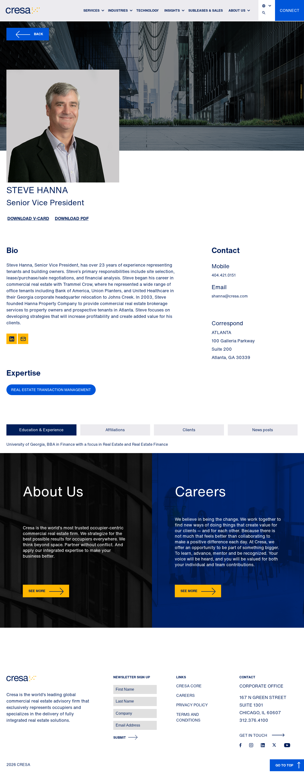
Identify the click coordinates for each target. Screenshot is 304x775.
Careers (185, 695)
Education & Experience (41, 430)
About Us (236, 10)
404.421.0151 (224, 275)
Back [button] (38, 33)
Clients (189, 430)
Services (91, 10)
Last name (9, 699)
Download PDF (72, 218)
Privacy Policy (192, 705)
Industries (118, 10)
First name (9, 687)
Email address (11, 723)
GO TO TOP (284, 765)
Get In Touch (253, 735)
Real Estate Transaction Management (51, 389)
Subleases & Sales (205, 10)
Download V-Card (28, 218)
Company (8, 711)
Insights (172, 10)
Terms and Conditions (188, 717)
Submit (119, 738)
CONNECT (289, 10)
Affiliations (115, 430)
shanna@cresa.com (230, 296)
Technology (147, 10)
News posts (262, 430)
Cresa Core (189, 686)
